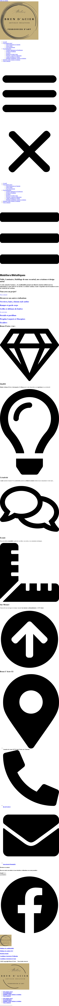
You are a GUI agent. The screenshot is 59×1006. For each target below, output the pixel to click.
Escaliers (8, 53)
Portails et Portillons (11, 51)
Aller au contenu (4, 0)
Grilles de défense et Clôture (13, 57)
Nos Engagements (10, 47)
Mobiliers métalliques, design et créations (16, 58)
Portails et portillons (8, 315)
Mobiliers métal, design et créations (11, 59)
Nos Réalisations (7, 48)
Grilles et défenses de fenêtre (11, 309)
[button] (29, 122)
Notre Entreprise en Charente (13, 44)
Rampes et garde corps (9, 305)
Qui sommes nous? (7, 43)
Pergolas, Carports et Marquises (14, 55)
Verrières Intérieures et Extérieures (14, 50)
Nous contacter (6, 61)
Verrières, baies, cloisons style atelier (14, 302)
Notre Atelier (9, 46)
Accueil (5, 42)
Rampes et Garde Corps (12, 54)
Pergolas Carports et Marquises (12, 319)
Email (1, 873)
